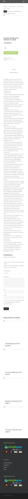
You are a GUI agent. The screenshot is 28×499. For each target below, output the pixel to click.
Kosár (5, 11)
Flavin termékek (12, 6)
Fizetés (5, 469)
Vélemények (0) (14, 72)
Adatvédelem (6, 465)
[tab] (14, 69)
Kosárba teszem (11, 52)
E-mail (5, 295)
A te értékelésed (7, 271)
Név (5, 289)
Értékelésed (6, 276)
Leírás (14, 69)
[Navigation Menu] (23, 1)
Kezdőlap (5, 6)
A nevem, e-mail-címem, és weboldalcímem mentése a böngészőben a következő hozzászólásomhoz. (14, 302)
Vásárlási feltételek (8, 462)
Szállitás (5, 467)
